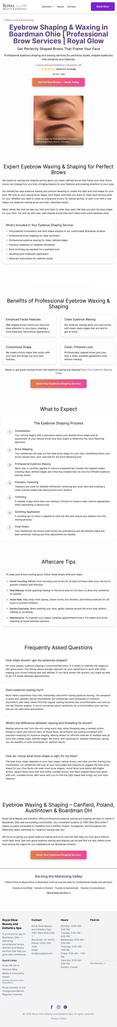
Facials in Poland (44, 887)
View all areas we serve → (59, 892)
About (60, 6)
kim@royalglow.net (42, 953)
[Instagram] (58, 1007)
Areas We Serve (10, 965)
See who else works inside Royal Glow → (12, 981)
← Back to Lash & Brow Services (19, 20)
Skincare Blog (9, 969)
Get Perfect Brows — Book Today (58, 82)
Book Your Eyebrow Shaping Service (58, 383)
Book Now (103, 6)
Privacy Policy (58, 1018)
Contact (71, 6)
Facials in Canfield (22, 887)
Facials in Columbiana (93, 887)
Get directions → (97, 963)
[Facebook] (51, 1007)
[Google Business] (65, 1007)
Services (46, 6)
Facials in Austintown (66, 887)
